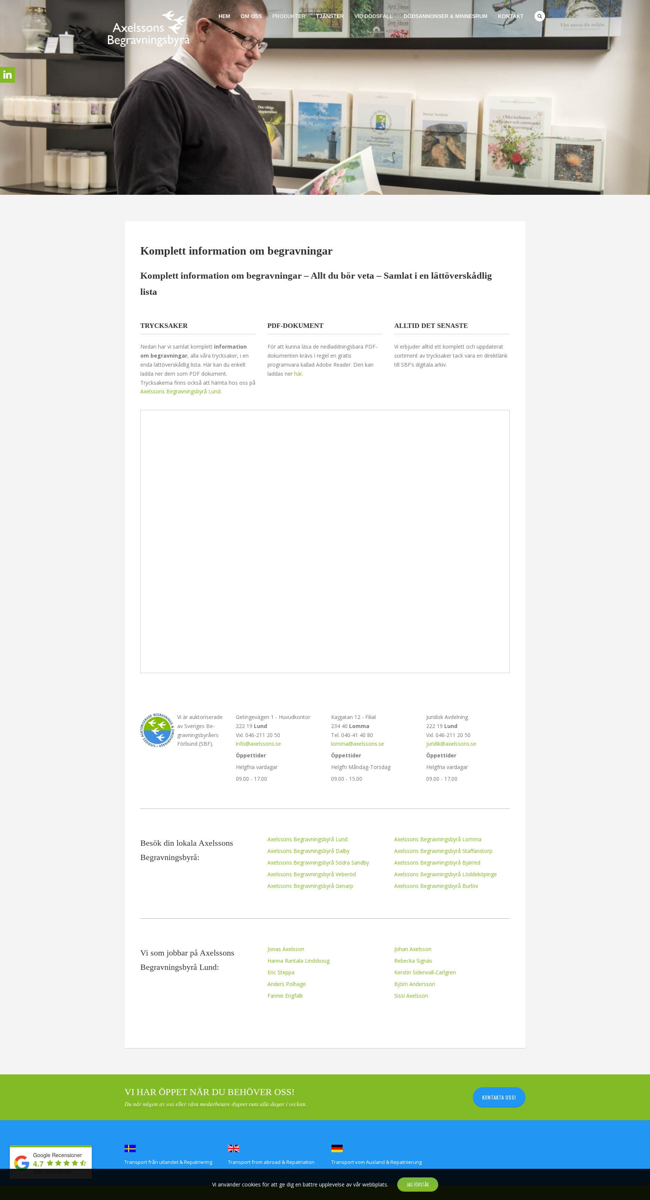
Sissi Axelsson (411, 995)
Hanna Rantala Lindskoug (298, 960)
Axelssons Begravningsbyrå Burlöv (436, 885)
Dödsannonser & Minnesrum (445, 16)
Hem (224, 16)
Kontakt (511, 16)
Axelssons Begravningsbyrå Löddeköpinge (445, 874)
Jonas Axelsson (285, 949)
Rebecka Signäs (413, 960)
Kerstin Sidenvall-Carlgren (425, 972)
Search (540, 16)
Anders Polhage (286, 984)
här (298, 373)
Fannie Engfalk (285, 995)
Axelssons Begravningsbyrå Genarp (310, 885)
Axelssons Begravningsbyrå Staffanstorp (443, 850)
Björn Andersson (414, 984)
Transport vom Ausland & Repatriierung (376, 1162)
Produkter (288, 16)
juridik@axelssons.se (451, 743)
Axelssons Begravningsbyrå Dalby (308, 850)
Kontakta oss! (499, 1097)
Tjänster (330, 16)
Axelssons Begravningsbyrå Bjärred (437, 862)
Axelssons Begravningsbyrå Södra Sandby (318, 862)
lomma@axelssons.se (357, 743)
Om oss (251, 16)
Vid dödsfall (373, 16)
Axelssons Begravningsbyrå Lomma (437, 839)
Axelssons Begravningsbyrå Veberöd (311, 874)
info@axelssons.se (258, 743)
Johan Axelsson (412, 949)
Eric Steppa (281, 972)
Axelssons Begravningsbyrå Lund (180, 391)
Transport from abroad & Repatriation (271, 1162)
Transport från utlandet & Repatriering (168, 1162)
